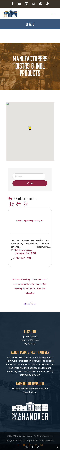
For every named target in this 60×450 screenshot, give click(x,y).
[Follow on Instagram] (26, 4)
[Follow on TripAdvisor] (33, 4)
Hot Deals (36, 284)
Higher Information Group (42, 440)
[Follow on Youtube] (19, 4)
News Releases (39, 279)
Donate (30, 24)
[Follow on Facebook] (12, 4)
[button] (30, 129)
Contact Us (29, 288)
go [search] (31, 183)
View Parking (30, 392)
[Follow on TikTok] (47, 4)
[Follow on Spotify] (40, 4)
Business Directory (21, 279)
